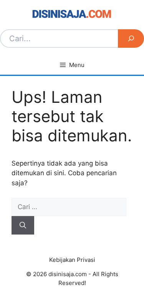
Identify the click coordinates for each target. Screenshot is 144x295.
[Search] (131, 38)
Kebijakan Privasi (72, 259)
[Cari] (23, 225)
